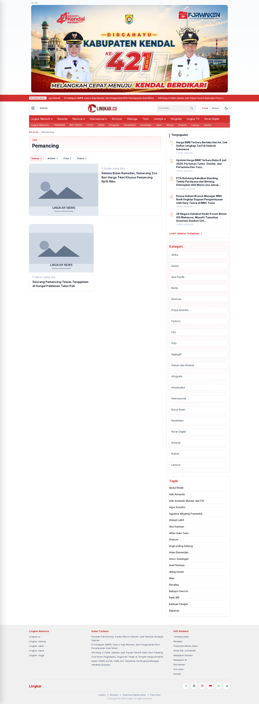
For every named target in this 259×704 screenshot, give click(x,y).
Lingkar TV (193, 118)
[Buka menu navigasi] (33, 108)
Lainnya (195, 125)
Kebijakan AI (180, 659)
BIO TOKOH (76, 125)
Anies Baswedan (178, 552)
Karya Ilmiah (178, 409)
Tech (146, 118)
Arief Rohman (177, 565)
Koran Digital (212, 118)
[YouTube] (210, 685)
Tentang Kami (181, 636)
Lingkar (35, 686)
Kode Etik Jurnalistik (185, 650)
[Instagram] (202, 685)
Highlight (176, 354)
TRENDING (59, 125)
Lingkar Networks (40, 125)
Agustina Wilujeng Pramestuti (185, 513)
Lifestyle (158, 118)
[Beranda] (102, 108)
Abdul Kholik (176, 487)
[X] (194, 685)
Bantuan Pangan (178, 604)
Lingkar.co (34, 636)
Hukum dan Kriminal (182, 365)
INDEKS (44, 108)
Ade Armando (177, 494)
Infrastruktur (178, 387)
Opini (159, 125)
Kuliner (175, 453)
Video (81, 158)
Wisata (170, 125)
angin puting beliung (181, 545)
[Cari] (192, 108)
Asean (175, 265)
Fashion (175, 321)
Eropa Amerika (179, 309)
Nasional (77, 118)
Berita (174, 287)
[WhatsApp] (218, 685)
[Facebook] (186, 685)
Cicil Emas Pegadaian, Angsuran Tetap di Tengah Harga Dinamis (127, 656)
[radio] (205, 108)
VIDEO (101, 125)
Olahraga (132, 118)
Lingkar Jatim (36, 646)
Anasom (173, 539)
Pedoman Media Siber (186, 646)
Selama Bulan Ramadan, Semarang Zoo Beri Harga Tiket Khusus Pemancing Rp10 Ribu (129, 177)
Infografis (176, 118)
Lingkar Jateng (37, 641)
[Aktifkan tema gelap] (226, 108)
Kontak (177, 673)
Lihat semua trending (184, 233)
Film (173, 332)
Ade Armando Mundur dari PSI (186, 500)
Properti (182, 125)
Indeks (207, 125)
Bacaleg (174, 584)
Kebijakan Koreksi (183, 655)
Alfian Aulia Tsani (179, 533)
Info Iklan (179, 669)
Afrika (174, 254)
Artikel (53, 158)
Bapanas (174, 610)
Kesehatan (146, 125)
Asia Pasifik (177, 276)
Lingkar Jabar (36, 650)
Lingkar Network (40, 118)
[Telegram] (226, 685)
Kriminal (175, 442)
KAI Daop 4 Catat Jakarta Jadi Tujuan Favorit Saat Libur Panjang (176, 98)
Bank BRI (174, 597)
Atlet (171, 578)
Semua (36, 158)
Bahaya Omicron (178, 591)
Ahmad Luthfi (176, 520)
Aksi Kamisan (176, 526)
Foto (67, 158)
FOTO (90, 125)
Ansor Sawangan (179, 558)
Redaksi (178, 641)
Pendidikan (130, 125)
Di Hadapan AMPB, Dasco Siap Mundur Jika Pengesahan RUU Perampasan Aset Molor (94, 98)
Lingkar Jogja (36, 655)
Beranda (62, 118)
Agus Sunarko (177, 507)
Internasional (97, 118)
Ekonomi (117, 118)
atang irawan (176, 571)
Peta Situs (155, 695)
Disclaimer (179, 664)
